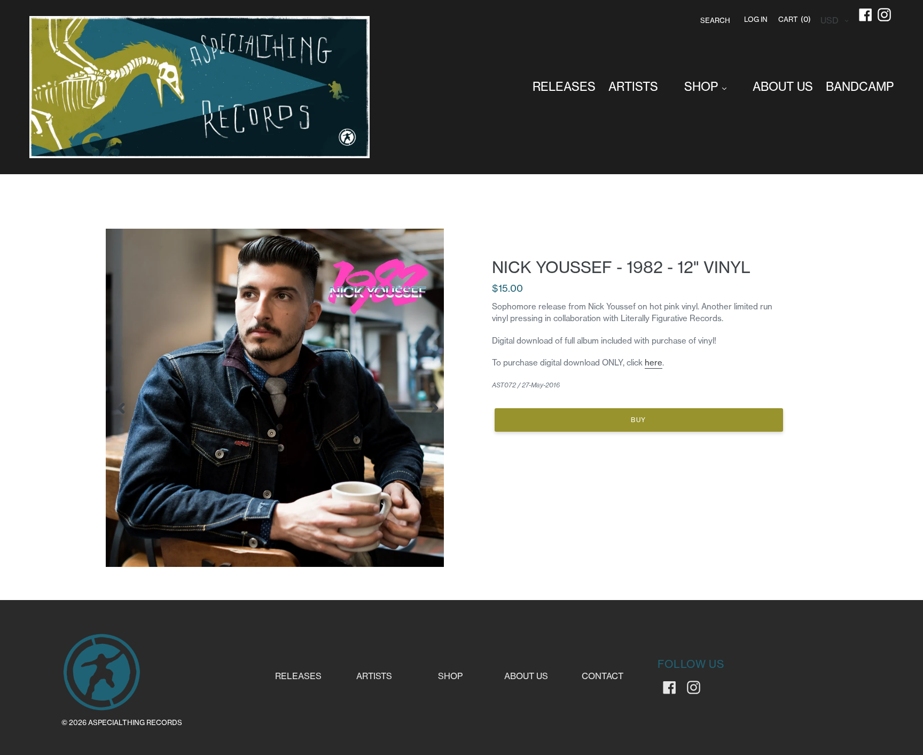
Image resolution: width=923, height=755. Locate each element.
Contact (602, 676)
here (653, 362)
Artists (374, 676)
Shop (450, 676)
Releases (298, 676)
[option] (270, 397)
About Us (526, 676)
